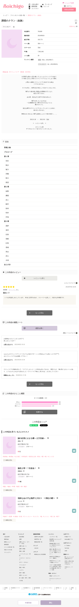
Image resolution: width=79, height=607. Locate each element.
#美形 (22, 72)
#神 (22, 486)
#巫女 (38, 456)
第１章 (6, 156)
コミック (46, 6)
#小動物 (15, 516)
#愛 (42, 456)
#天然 (20, 516)
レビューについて (69, 283)
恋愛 (20, 539)
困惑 (7, 182)
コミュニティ (7, 552)
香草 (7, 230)
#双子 (57, 516)
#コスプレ (36, 516)
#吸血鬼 (5, 72)
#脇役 (9, 486)
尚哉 (7, 217)
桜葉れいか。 (8, 375)
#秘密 (18, 486)
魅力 (7, 169)
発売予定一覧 (37, 539)
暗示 (7, 178)
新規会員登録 (69, 9)
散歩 (7, 165)
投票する (39, 412)
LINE (66, 550)
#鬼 (41, 516)
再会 (7, 252)
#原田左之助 (32, 456)
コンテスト (35, 8)
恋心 (7, 256)
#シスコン (46, 516)
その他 (21, 580)
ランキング (48, 4)
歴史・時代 (22, 567)
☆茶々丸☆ (7, 344)
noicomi (36, 548)
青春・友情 (22, 551)
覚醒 (7, 239)
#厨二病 (52, 516)
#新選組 (11, 456)
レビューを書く (39, 278)
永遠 (7, 260)
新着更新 (6, 544)
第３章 (6, 221)
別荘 (7, 161)
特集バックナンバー (54, 576)
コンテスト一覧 (53, 536)
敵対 (7, 204)
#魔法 (4, 486)
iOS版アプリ (68, 536)
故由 (7, 208)
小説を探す (35, 4)
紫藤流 (20, 471)
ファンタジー (22, 565)
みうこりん (12, 290)
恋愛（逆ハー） (23, 546)
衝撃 (7, 191)
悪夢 (7, 226)
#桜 (46, 456)
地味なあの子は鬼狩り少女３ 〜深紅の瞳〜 (36, 498)
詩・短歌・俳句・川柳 (25, 577)
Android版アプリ (69, 539)
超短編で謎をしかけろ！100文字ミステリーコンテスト (54, 545)
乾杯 (7, 213)
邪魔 (7, 174)
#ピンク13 (51, 456)
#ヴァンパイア (14, 72)
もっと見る (39, 313)
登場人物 (7, 147)
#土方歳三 (17, 456)
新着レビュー (7, 542)
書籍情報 (34, 6)
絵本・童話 (22, 572)
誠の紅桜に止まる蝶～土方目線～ (32, 438)
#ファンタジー (27, 516)
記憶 (7, 243)
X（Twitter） (68, 545)
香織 (7, 247)
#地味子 (5, 516)
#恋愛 (10, 516)
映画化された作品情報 (40, 554)
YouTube (67, 548)
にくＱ (20, 501)
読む (50, 603)
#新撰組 (5, 456)
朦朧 (7, 195)
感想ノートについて (69, 333)
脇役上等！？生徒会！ (27, 468)
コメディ (21, 570)
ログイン (69, 6)
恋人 (7, 200)
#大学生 (28, 72)
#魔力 (25, 486)
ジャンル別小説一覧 (9, 547)
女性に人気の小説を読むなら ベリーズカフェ (69, 562)
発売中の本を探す (38, 536)
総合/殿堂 (21, 536)
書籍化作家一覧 (38, 542)
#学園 (13, 486)
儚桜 (19, 441)
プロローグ (8, 152)
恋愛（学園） (22, 548)
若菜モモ (72, 26)
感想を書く (39, 328)
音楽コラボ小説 (8, 549)
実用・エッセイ (23, 575)
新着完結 (6, 539)
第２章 (6, 187)
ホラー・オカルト (23, 562)
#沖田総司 (24, 456)
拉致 (7, 234)
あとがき (7, 264)
